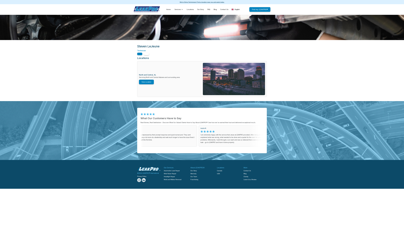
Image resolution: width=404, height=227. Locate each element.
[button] (178, 9)
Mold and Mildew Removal (172, 179)
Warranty (193, 173)
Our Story (200, 9)
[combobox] (235, 9)
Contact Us (224, 9)
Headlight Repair (169, 176)
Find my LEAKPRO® (260, 9)
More (245, 168)
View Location (146, 82)
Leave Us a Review (250, 179)
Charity (246, 176)
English (237, 9)
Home (168, 9)
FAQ (208, 9)
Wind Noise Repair (170, 173)
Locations (190, 9)
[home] (147, 9)
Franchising (194, 179)
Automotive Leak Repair (172, 171)
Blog (215, 9)
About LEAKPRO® (197, 168)
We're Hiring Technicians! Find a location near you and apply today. (202, 2)
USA (218, 173)
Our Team (193, 176)
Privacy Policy (141, 176)
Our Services (168, 168)
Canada (219, 171)
